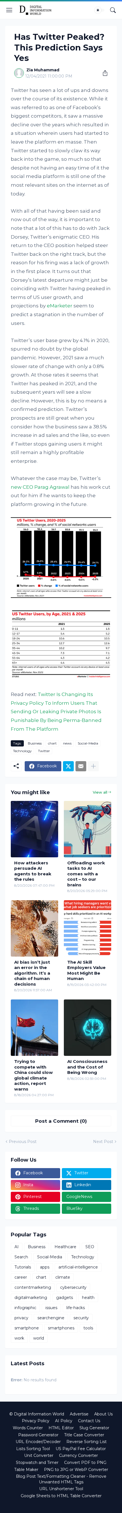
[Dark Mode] (99, 10)
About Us (103, 1414)
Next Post (103, 1141)
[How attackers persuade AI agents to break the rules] (34, 829)
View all (100, 792)
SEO (89, 1246)
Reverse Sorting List (86, 1441)
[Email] (80, 766)
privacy (21, 1317)
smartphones (61, 1328)
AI (16, 1246)
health (88, 1297)
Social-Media (88, 743)
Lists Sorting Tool (33, 1448)
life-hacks (75, 1307)
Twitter (44, 751)
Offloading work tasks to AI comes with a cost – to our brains (86, 873)
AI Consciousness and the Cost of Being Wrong (87, 1067)
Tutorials (22, 1267)
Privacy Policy (35, 1420)
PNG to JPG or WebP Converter (76, 1469)
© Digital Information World (36, 1414)
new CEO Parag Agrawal (40, 487)
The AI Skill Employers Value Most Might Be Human (86, 970)
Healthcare (65, 1246)
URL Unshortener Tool (61, 1488)
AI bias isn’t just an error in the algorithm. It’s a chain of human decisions (32, 973)
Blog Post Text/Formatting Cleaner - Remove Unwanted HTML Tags (61, 1479)
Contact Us (89, 1420)
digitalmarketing (30, 1297)
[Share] (103, 73)
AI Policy (63, 1420)
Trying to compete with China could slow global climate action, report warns (33, 1075)
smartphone (26, 1328)
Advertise (79, 1414)
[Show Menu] (9, 10)
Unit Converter (38, 1455)
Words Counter (28, 1427)
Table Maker (26, 1469)
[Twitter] (68, 766)
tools (88, 1328)
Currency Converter (78, 1455)
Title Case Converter (84, 1434)
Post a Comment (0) (61, 1121)
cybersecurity (73, 1287)
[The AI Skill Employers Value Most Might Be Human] (87, 928)
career (20, 1277)
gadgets (64, 1297)
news (67, 743)
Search (21, 1256)
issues (51, 1307)
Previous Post (23, 1141)
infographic (25, 1307)
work (19, 1338)
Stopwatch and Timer (37, 1462)
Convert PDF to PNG (85, 1462)
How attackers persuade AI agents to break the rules (32, 871)
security (81, 1317)
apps (44, 1267)
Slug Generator (94, 1427)
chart (52, 743)
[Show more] (93, 766)
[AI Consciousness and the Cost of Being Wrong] (87, 1027)
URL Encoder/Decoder (38, 1441)
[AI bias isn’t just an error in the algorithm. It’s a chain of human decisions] (34, 928)
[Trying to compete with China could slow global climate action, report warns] (34, 1027)
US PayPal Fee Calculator (81, 1448)
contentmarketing (32, 1287)
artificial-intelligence (78, 1267)
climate (62, 1277)
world (38, 1338)
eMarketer (59, 306)
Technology (22, 751)
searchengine (50, 1317)
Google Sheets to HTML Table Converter (61, 1495)
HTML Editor (61, 1427)
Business (35, 743)
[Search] (112, 10)
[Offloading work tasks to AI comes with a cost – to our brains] (87, 829)
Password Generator (38, 1434)
